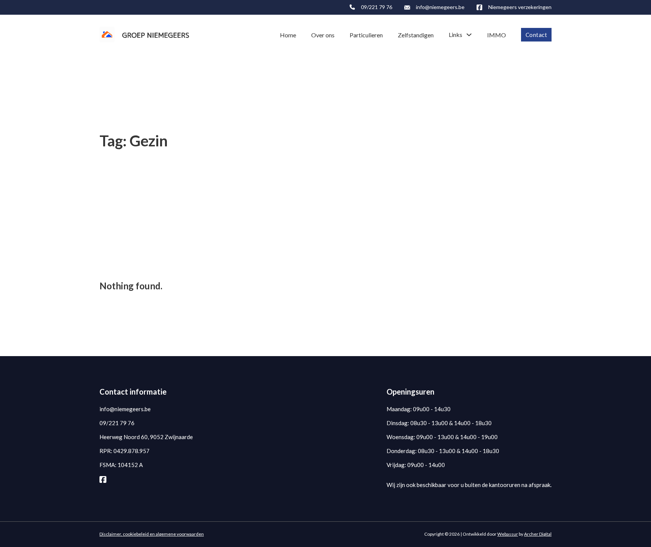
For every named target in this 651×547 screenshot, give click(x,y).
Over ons (323, 34)
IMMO (496, 34)
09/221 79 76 (376, 7)
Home (288, 34)
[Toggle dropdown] (469, 35)
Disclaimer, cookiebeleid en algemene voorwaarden (151, 534)
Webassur (507, 534)
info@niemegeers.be (440, 7)
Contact (536, 34)
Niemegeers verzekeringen (520, 7)
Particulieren (366, 34)
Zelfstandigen (416, 34)
